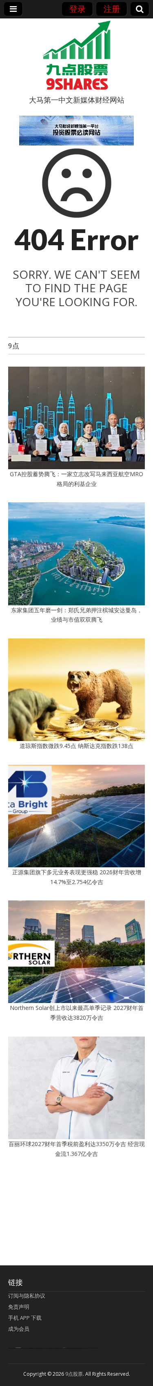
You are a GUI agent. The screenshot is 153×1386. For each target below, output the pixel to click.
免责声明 (18, 1306)
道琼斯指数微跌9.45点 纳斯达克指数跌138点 (76, 746)
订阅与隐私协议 (26, 1295)
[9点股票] (76, 55)
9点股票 (74, 1373)
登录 (77, 8)
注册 (112, 8)
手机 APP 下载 (25, 1317)
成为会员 (18, 1328)
